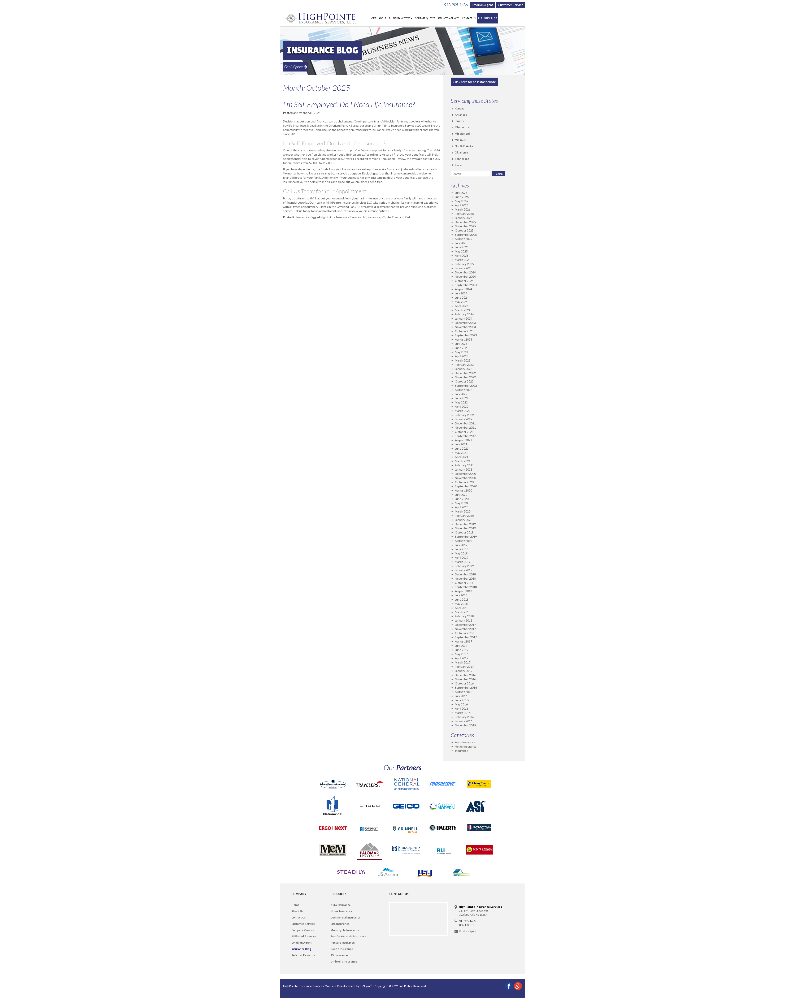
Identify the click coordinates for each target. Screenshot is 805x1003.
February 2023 (464, 364)
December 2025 (465, 222)
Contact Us (468, 18)
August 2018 (463, 591)
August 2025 (463, 239)
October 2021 (464, 431)
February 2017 (464, 666)
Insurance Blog (487, 18)
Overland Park (401, 217)
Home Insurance (466, 746)
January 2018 (463, 620)
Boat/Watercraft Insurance (348, 936)
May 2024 (461, 301)
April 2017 (461, 658)
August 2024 (463, 289)
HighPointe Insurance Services (303, 986)
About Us (384, 18)
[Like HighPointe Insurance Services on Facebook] (509, 986)
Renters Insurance (343, 942)
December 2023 (465, 322)
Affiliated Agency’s (448, 18)
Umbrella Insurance (344, 961)
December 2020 (465, 473)
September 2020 (466, 486)
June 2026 (462, 197)
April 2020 (461, 507)
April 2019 (461, 557)
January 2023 (463, 369)
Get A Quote (294, 66)
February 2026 (464, 213)
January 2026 (463, 218)
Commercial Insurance (346, 917)
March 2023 (462, 360)
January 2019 (463, 570)
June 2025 (462, 247)
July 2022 (461, 394)
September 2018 (466, 587)
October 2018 (464, 582)
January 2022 (463, 419)
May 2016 (461, 704)
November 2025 (465, 226)
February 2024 (464, 314)
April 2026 (461, 205)
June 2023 (462, 348)
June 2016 (462, 700)
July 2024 (461, 293)
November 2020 (465, 478)
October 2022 (464, 381)
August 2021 (463, 440)
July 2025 (461, 243)
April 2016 (461, 708)
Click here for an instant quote (474, 82)
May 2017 (461, 654)
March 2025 (462, 259)
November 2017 (465, 629)
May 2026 (461, 201)
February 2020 (464, 515)
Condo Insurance (342, 949)
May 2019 (461, 553)
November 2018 (465, 578)
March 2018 (462, 612)
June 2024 (462, 297)
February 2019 (464, 566)
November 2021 (465, 427)
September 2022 (466, 385)
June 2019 (462, 549)
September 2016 (466, 687)
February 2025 (464, 264)
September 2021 (466, 436)
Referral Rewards (303, 955)
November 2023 (465, 327)
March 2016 (462, 712)
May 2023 (461, 352)
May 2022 (461, 402)
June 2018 (462, 599)
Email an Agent (482, 5)
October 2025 (464, 230)
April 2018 (461, 608)
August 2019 (463, 540)
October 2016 (464, 683)
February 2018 (464, 616)
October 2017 (464, 633)
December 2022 (465, 373)
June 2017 (462, 650)
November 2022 (465, 377)
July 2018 (461, 595)
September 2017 (466, 637)
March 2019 (462, 561)
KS (384, 217)
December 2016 (465, 675)
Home (373, 18)
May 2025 (461, 251)
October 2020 (464, 482)
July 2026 (461, 192)
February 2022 (464, 415)
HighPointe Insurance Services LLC (343, 217)
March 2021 (462, 461)
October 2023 (464, 331)
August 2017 (463, 641)
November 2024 (465, 276)
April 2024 (461, 306)
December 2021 (465, 423)
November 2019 (465, 528)
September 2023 (466, 335)
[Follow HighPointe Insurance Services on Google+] (518, 986)
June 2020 (462, 499)
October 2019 (464, 532)
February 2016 (464, 717)
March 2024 (462, 310)
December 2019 (465, 524)
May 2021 (461, 452)
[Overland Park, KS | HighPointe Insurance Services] (321, 18)
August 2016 (463, 691)
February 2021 (464, 465)
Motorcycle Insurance (345, 930)
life (389, 217)
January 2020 (463, 520)
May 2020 (461, 503)
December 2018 (465, 574)
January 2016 (463, 721)
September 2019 (466, 536)
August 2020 (463, 490)
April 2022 (461, 406)
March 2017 (462, 662)
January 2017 (463, 671)
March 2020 (462, 511)
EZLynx (365, 986)
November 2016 (465, 679)
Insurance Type (401, 18)
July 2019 (461, 545)
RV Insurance (339, 955)
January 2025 (463, 268)
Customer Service (510, 5)
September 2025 (466, 234)
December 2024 (465, 272)
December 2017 (465, 624)
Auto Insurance (465, 742)
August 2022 (463, 390)
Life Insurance (340, 924)
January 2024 (463, 318)
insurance (374, 217)
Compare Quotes (425, 18)
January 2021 (463, 469)
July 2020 (461, 494)
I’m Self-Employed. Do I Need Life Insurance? (349, 104)
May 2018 (461, 603)
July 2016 (461, 696)
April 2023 (461, 356)
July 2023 (461, 343)
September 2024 (466, 285)
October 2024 (464, 280)
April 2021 (461, 457)
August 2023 (463, 339)
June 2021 (462, 448)
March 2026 (462, 209)
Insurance (302, 217)
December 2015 (465, 725)
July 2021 (461, 444)
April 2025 (461, 255)
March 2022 (462, 410)
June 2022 (462, 398)
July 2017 (461, 645)
